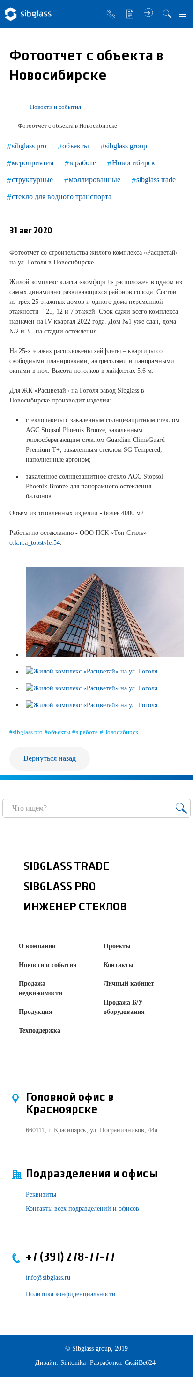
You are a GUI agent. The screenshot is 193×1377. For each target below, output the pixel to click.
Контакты (119, 964)
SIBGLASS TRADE (66, 867)
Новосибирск (133, 163)
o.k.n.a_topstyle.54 (34, 542)
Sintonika (73, 1362)
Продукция (35, 1011)
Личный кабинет (129, 983)
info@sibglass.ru (48, 1277)
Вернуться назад (49, 758)
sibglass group (126, 146)
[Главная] (13, 107)
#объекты (57, 731)
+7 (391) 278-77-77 (70, 1257)
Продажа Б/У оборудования (124, 1007)
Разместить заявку (129, 14)
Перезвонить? (111, 14)
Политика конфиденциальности (71, 1294)
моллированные (94, 180)
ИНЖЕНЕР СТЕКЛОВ (75, 907)
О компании (37, 946)
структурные (32, 180)
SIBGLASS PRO (59, 887)
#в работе (85, 731)
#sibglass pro (26, 731)
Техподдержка (39, 1030)
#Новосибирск (119, 731)
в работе (82, 163)
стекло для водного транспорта (61, 197)
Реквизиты (41, 1194)
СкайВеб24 (140, 1362)
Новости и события (48, 964)
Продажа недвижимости (40, 988)
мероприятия (32, 163)
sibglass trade (156, 180)
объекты (75, 146)
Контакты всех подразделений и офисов (82, 1208)
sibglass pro (29, 146)
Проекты (117, 946)
